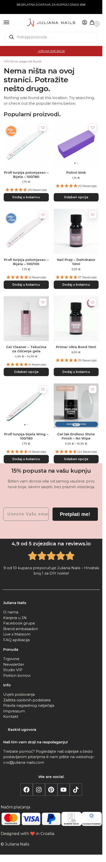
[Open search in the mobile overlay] (51, 37)
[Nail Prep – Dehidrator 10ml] (76, 231)
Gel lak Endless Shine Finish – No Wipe (76, 436)
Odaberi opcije (76, 197)
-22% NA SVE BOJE (51, 51)
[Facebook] (26, 789)
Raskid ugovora (22, 729)
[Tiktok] (76, 789)
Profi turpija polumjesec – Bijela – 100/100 (26, 262)
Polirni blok (76, 172)
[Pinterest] (51, 789)
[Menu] (11, 22)
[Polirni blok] (76, 144)
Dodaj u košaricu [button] (26, 197)
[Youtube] (63, 789)
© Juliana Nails (15, 844)
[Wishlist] (43, 127)
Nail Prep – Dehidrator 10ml (76, 262)
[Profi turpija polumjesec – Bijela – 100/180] (26, 144)
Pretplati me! (75, 514)
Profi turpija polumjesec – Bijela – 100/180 (26, 174)
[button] (93, 22)
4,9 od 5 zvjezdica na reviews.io (51, 544)
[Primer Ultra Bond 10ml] (76, 318)
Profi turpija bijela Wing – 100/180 (26, 436)
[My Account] (85, 22)
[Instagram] (39, 789)
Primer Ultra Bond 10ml (76, 347)
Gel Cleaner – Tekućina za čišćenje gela (26, 349)
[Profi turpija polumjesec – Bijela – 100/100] (26, 231)
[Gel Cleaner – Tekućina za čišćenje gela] (26, 318)
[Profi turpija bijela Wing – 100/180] (26, 405)
